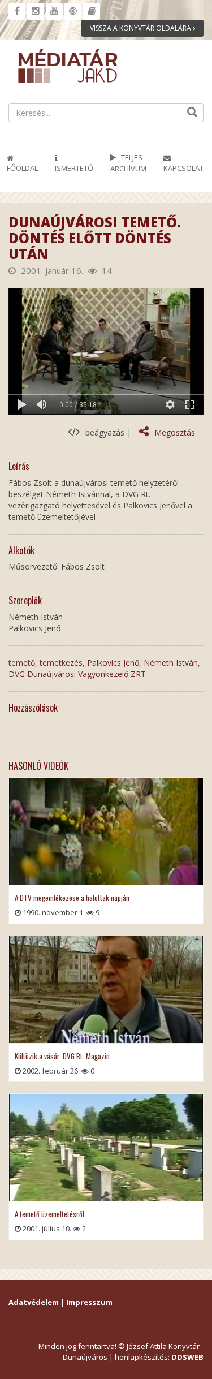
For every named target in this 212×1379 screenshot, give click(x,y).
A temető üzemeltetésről (49, 1213)
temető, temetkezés (45, 662)
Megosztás (174, 432)
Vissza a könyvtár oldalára (141, 28)
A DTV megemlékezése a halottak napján (72, 897)
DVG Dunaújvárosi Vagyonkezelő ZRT (77, 674)
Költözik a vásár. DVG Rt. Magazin (62, 1056)
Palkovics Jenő (113, 662)
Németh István (171, 662)
